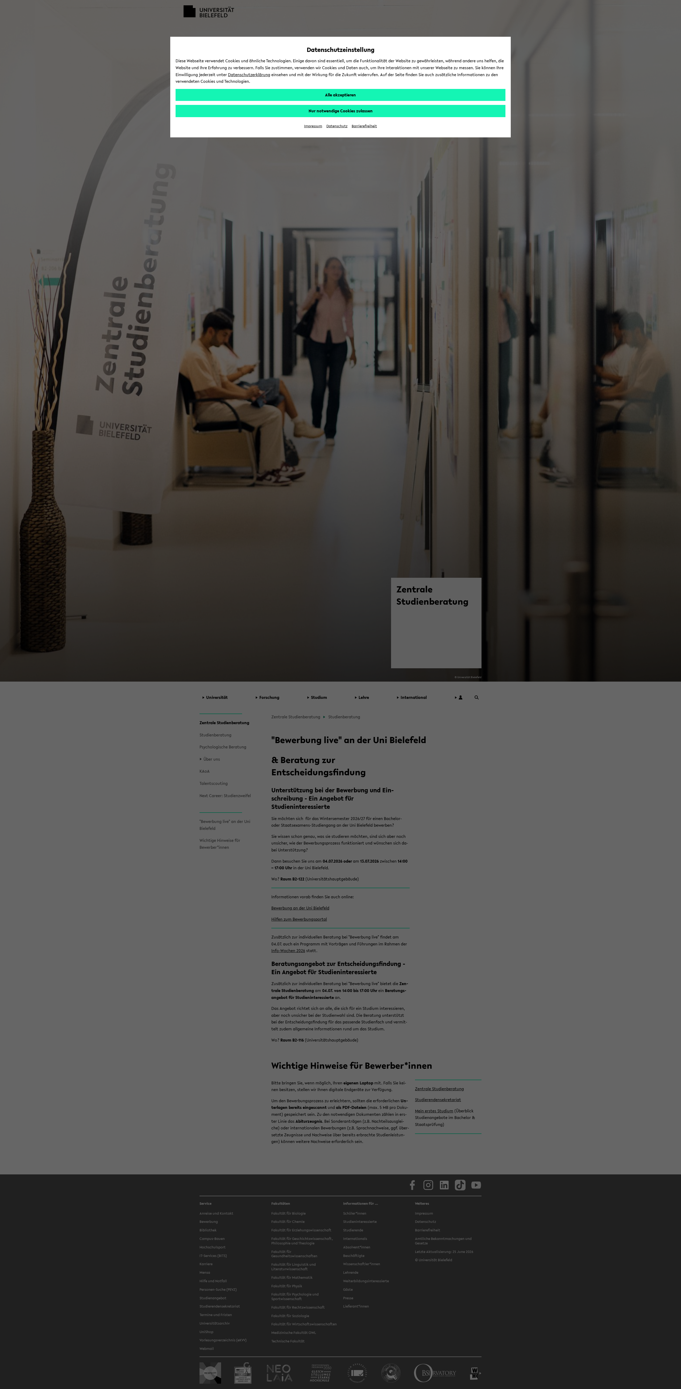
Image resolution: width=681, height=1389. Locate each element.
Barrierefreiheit (364, 126)
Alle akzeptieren (340, 95)
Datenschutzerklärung (249, 74)
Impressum (313, 126)
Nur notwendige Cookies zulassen (341, 111)
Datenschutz (336, 126)
